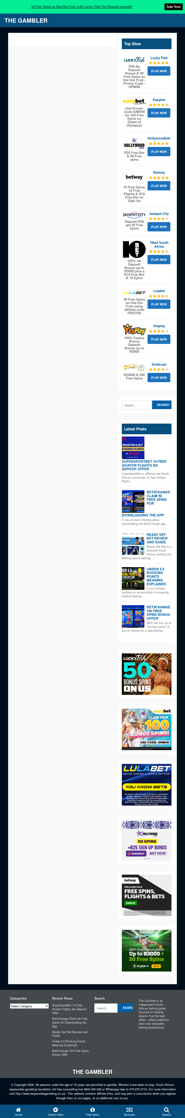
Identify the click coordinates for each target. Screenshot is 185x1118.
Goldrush (159, 364)
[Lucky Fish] (134, 60)
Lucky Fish (159, 57)
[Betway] (134, 177)
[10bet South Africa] (134, 249)
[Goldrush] (134, 367)
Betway (159, 172)
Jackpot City (159, 213)
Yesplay (159, 325)
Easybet (159, 99)
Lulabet (159, 290)
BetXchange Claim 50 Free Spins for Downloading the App (69, 1022)
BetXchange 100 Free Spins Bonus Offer (158, 613)
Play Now (159, 71)
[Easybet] (134, 102)
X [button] (180, 4)
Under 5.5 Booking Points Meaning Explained (156, 576)
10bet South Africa (159, 244)
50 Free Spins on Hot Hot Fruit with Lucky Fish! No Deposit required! (81, 7)
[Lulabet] (134, 293)
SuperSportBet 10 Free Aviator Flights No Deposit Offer (144, 465)
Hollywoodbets (159, 138)
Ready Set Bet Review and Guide (157, 538)
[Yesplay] (134, 329)
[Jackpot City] (134, 215)
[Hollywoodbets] (134, 143)
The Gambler (26, 20)
